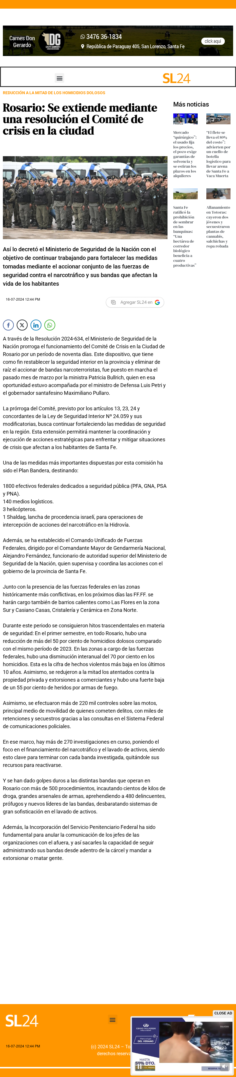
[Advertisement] (85, 952)
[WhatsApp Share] (49, 325)
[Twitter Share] (22, 325)
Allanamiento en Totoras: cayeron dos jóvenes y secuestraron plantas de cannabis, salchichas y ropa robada (218, 226)
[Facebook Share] (8, 325)
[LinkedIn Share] (36, 325)
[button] (59, 78)
